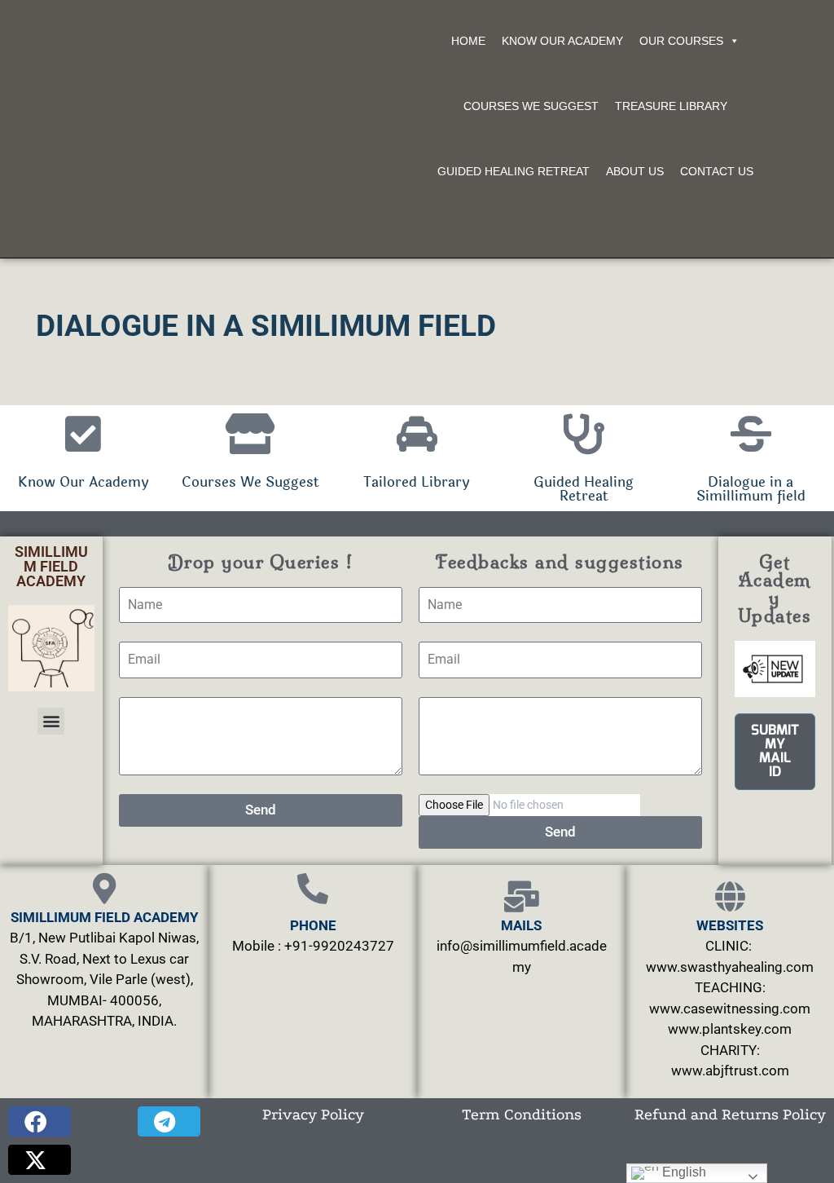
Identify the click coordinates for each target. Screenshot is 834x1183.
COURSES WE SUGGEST (531, 106)
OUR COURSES (681, 40)
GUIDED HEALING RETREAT (513, 171)
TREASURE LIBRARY (671, 106)
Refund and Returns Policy (730, 1114)
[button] (50, 721)
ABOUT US (635, 171)
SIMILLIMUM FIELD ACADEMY (51, 566)
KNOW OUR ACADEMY (562, 40)
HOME (468, 40)
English (682, 1172)
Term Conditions (522, 1114)
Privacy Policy (313, 1114)
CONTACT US (716, 171)
